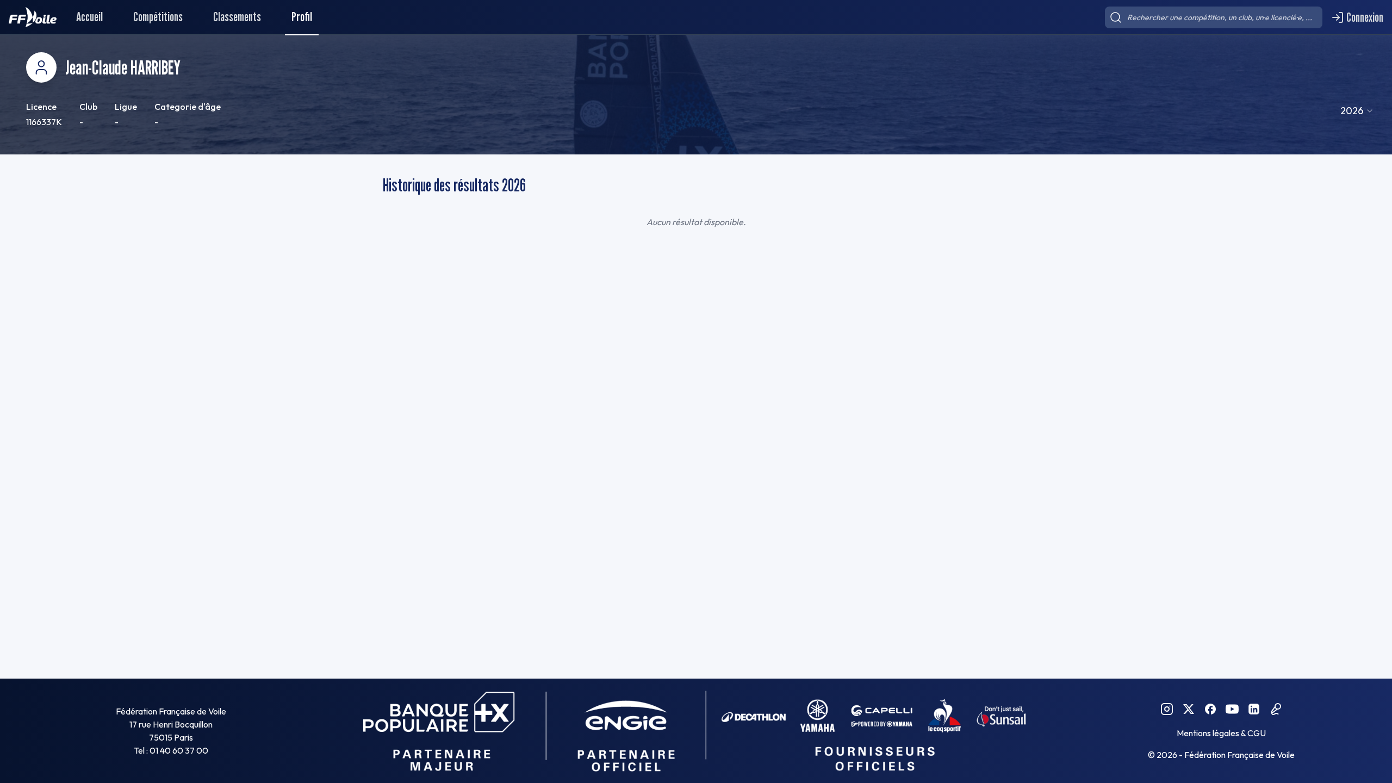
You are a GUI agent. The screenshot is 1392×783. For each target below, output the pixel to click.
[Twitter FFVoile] (1188, 709)
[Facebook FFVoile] (1210, 709)
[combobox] (1357, 111)
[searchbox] (1213, 17)
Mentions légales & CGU (1221, 733)
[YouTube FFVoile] (1232, 709)
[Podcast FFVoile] (1275, 709)
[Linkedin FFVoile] (1254, 709)
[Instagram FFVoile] (1167, 709)
